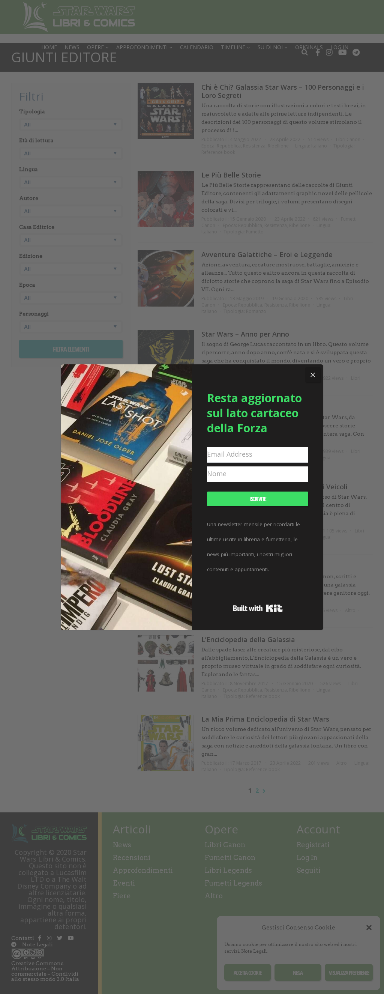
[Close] (312, 374)
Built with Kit (258, 608)
